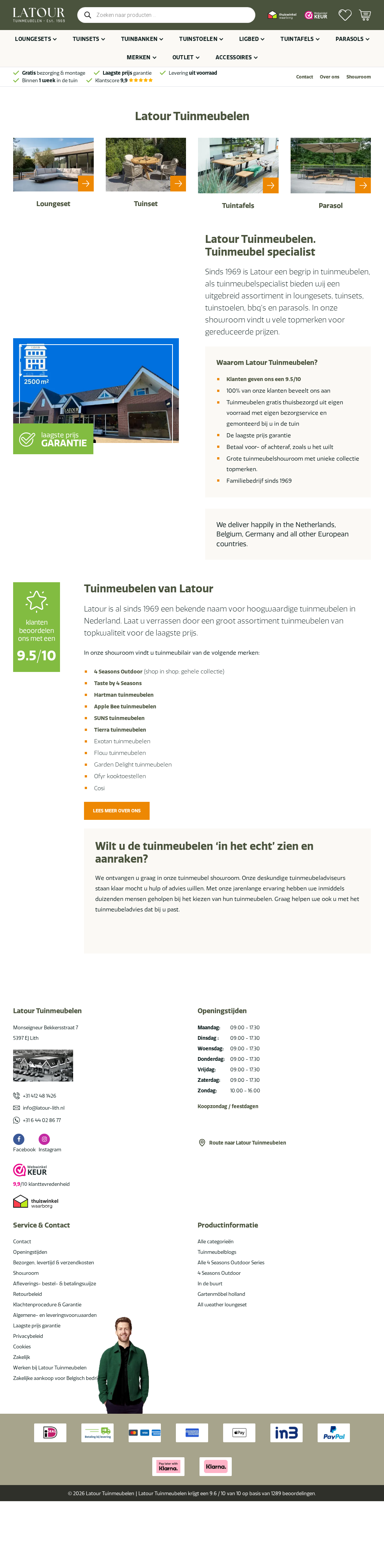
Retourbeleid (27, 1294)
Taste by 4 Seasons (118, 683)
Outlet (183, 57)
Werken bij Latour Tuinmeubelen (50, 1368)
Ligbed (249, 39)
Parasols (350, 39)
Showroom (358, 77)
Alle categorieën (216, 1241)
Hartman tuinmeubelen (124, 694)
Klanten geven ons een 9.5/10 (263, 379)
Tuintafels (297, 39)
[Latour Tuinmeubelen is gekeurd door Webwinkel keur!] (315, 15)
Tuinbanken (139, 39)
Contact (304, 77)
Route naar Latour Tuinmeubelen (247, 1143)
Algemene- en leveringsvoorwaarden (55, 1315)
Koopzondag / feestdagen (228, 1106)
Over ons (329, 77)
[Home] (39, 15)
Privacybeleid (28, 1336)
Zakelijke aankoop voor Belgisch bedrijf (56, 1378)
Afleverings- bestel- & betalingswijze (54, 1283)
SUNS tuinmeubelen (119, 718)
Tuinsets (86, 39)
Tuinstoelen (198, 39)
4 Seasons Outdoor (118, 671)
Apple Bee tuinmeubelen (125, 706)
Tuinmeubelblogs (217, 1252)
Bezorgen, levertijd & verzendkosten (53, 1262)
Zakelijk (21, 1357)
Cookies (22, 1347)
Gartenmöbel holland (221, 1294)
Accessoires (234, 57)
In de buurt (210, 1283)
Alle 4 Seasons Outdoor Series (231, 1262)
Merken (138, 57)
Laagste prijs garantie (36, 1325)
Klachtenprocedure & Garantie (47, 1304)
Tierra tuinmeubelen (120, 729)
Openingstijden (30, 1252)
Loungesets (33, 39)
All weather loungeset (222, 1304)
